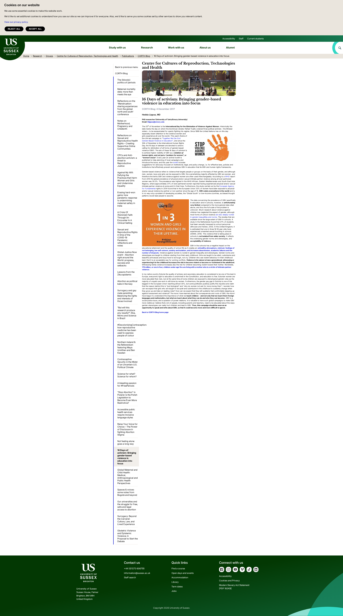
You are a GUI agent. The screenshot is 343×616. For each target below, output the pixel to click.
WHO (227, 177)
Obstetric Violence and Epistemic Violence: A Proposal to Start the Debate (127, 536)
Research (147, 47)
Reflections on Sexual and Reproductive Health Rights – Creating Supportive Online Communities (127, 142)
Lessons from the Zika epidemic (126, 273)
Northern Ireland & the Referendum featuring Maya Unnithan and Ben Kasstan (126, 347)
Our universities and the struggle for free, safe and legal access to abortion (127, 505)
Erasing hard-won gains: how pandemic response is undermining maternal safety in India (127, 199)
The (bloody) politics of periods (126, 81)
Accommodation (180, 577)
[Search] (337, 48)
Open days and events (183, 573)
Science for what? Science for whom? (127, 375)
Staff (241, 38)
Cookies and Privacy (229, 580)
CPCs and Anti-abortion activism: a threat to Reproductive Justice (127, 160)
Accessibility (228, 38)
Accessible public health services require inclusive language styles (126, 413)
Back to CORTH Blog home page (155, 312)
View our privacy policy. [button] (16, 22)
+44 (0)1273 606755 (134, 568)
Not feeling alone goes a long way (125, 442)
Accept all (35, 29)
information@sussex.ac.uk (137, 573)
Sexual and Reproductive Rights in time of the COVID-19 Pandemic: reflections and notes (127, 237)
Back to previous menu (126, 67)
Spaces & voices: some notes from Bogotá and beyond (127, 492)
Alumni (230, 47)
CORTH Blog (121, 73)
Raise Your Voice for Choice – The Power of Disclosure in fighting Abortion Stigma (127, 429)
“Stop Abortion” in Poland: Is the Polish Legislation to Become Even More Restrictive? (127, 397)
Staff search (130, 577)
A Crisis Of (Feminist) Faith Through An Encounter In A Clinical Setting (125, 217)
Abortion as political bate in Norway (127, 282)
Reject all (14, 29)
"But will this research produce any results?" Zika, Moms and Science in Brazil (126, 313)
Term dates (177, 586)
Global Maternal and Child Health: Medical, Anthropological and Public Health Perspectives (127, 476)
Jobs (174, 591)
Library (175, 582)
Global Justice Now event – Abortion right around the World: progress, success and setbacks (127, 259)
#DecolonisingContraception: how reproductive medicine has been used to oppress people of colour (127, 330)
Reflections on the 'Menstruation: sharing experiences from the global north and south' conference (127, 108)
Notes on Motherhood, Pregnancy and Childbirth (124, 124)
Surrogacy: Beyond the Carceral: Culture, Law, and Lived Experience (127, 520)
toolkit (175, 162)
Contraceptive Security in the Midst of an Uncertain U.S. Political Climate (127, 363)
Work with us (176, 47)
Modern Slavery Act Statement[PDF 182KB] (234, 587)
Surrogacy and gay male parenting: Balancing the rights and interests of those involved (127, 295)
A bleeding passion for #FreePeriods (126, 384)
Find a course (178, 568)
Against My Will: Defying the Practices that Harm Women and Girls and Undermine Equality (127, 179)
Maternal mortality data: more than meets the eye (126, 92)
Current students (255, 38)
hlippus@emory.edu (155, 122)
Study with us (117, 47)
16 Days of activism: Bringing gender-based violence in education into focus (126, 457)
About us (205, 47)
